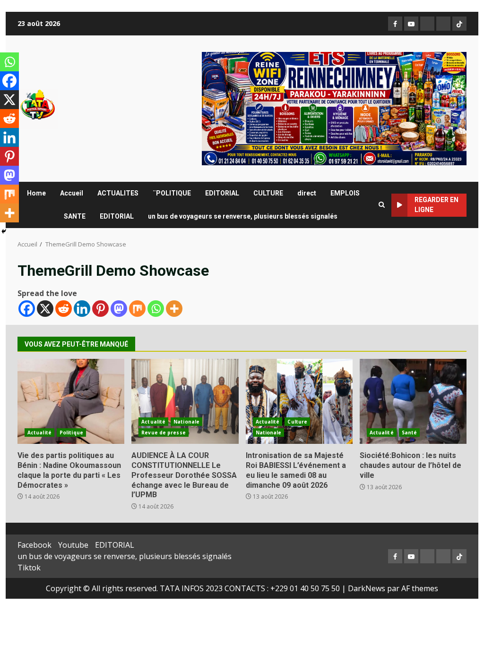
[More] (174, 308)
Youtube (73, 545)
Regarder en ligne (436, 204)
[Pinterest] (100, 308)
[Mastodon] (119, 308)
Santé (409, 432)
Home (36, 193)
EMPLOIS (345, 193)
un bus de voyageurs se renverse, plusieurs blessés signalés (242, 216)
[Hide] (4, 231)
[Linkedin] (82, 308)
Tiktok (29, 567)
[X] (45, 308)
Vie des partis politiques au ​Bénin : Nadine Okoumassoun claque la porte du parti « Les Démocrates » (70, 401)
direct (306, 193)
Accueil (71, 193)
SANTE (75, 216)
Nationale (186, 421)
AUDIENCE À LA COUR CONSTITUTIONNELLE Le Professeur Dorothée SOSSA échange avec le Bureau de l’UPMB (184, 401)
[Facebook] (26, 308)
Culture (297, 421)
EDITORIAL (222, 193)
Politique (71, 432)
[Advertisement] (334, 107)
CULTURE (268, 193)
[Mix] (137, 308)
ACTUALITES (117, 193)
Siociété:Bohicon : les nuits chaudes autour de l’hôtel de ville (413, 401)
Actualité (39, 432)
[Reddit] (63, 308)
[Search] (382, 205)
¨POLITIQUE (172, 193)
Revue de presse (163, 432)
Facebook (34, 545)
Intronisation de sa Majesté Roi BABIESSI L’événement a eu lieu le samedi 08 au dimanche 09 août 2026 (299, 401)
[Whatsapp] (155, 308)
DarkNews (366, 588)
